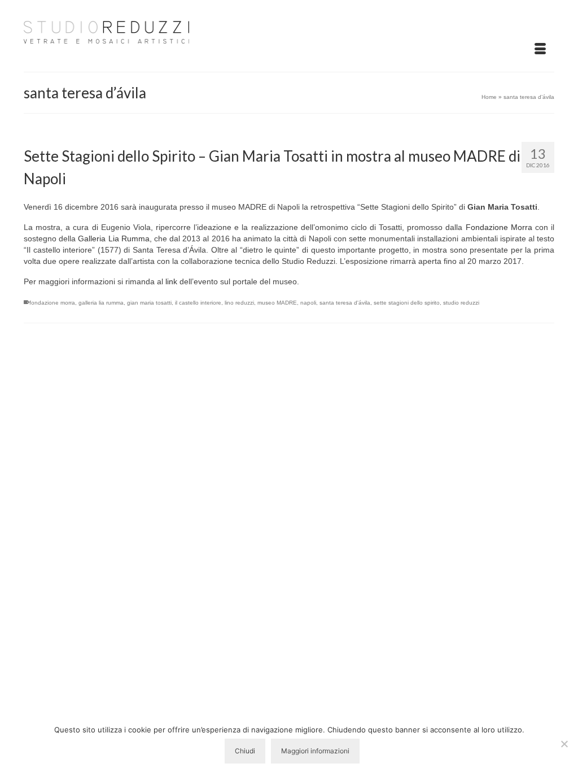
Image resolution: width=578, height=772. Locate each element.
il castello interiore (198, 303)
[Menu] (540, 49)
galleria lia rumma (101, 303)
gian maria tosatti (149, 303)
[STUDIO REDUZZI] (106, 30)
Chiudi (245, 751)
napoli (308, 303)
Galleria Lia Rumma (113, 238)
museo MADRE (277, 303)
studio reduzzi (461, 303)
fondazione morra (52, 303)
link (171, 281)
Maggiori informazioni (315, 751)
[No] (564, 743)
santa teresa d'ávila (344, 303)
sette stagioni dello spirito (407, 303)
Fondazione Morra (499, 227)
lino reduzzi (239, 303)
